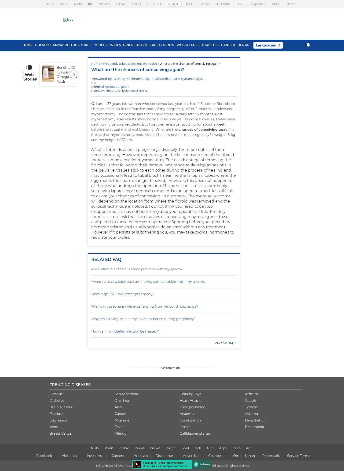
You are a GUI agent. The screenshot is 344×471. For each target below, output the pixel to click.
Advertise (190, 456)
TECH (190, 4)
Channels (215, 456)
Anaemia (187, 414)
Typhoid (251, 407)
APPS (241, 4)
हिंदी (90, 4)
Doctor (171, 448)
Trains (236, 448)
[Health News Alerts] (308, 45)
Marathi (291, 4)
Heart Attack (190, 400)
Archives (141, 456)
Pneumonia (254, 427)
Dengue (245, 45)
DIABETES (210, 45)
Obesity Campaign (51, 45)
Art (248, 448)
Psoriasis (57, 414)
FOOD (136, 4)
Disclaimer (164, 456)
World (64, 4)
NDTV (50, 4)
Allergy (120, 433)
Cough (250, 400)
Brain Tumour (61, 407)
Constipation (190, 420)
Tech (197, 448)
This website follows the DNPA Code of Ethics (127, 465)
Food (185, 448)
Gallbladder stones (195, 433)
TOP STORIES (82, 45)
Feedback (44, 456)
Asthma (251, 414)
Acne (54, 427)
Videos (101, 45)
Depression (59, 420)
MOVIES (104, 4)
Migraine (122, 420)
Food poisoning (192, 407)
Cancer (228, 45)
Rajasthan (258, 4)
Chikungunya (190, 394)
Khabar (124, 448)
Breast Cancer (61, 433)
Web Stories (121, 45)
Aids (118, 407)
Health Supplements (155, 45)
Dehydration (255, 420)
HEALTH (173, 4)
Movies (139, 448)
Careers (118, 456)
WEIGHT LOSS (188, 45)
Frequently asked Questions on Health (130, 63)
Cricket (121, 4)
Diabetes (57, 400)
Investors (94, 456)
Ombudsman (244, 456)
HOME (28, 45)
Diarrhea (122, 400)
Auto (210, 448)
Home (95, 63)
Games (204, 4)
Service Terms (298, 456)
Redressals (271, 456)
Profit (78, 4)
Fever (119, 427)
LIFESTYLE (154, 4)
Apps (223, 448)
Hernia (185, 427)
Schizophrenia (126, 394)
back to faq (225, 342)
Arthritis (252, 394)
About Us (69, 456)
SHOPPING (223, 4)
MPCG (275, 4)
